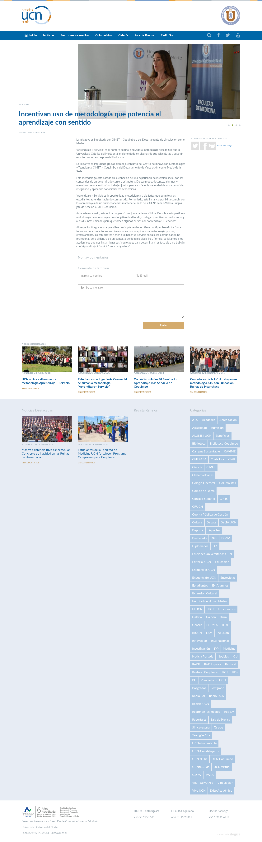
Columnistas (103, 35)
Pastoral (230, 664)
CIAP (231, 459)
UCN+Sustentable (204, 743)
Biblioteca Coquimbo (224, 443)
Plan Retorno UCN (213, 680)
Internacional (220, 640)
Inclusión (223, 632)
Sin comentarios (30, 389)
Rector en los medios (75, 35)
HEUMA (212, 625)
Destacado (199, 538)
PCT (225, 672)
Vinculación (225, 782)
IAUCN (197, 632)
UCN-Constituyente (205, 751)
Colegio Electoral (203, 483)
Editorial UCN (201, 561)
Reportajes (199, 719)
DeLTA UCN (228, 522)
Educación (222, 561)
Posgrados (199, 688)
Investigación (201, 648)
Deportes (214, 530)
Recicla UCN (200, 703)
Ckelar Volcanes (202, 475)
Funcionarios (227, 609)
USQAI (197, 774)
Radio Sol (167, 35)
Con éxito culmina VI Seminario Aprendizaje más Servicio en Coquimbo (155, 383)
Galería (123, 35)
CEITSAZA (199, 459)
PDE (235, 672)
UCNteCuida (200, 767)
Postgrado (217, 688)
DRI (215, 546)
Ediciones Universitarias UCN (212, 554)
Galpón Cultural (216, 617)
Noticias (48, 35)
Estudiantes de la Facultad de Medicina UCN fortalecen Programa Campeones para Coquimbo (102, 453)
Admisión (217, 427)
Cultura (197, 522)
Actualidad (199, 427)
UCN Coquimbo (222, 759)
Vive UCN (199, 790)
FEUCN (197, 609)
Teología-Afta (201, 735)
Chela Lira (217, 459)
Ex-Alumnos (220, 585)
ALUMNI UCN (202, 435)
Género (197, 625)
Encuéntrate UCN (204, 577)
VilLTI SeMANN (202, 782)
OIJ (235, 656)
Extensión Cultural (204, 593)
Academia (208, 419)
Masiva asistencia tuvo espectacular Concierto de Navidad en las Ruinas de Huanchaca (46, 453)
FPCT (210, 609)
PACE (196, 664)
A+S (195, 419)
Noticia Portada (202, 656)
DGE (214, 538)
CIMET (211, 467)
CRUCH (197, 506)
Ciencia (197, 467)
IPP (216, 648)
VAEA (210, 774)
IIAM (209, 632)
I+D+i (225, 625)
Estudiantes (200, 585)
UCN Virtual (222, 767)
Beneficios (223, 435)
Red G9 (229, 711)
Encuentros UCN (203, 569)
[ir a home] (36, 15)
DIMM (225, 538)
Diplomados (200, 546)
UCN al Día (199, 759)
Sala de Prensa (144, 35)
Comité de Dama (203, 490)
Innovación (199, 640)
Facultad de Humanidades (209, 601)
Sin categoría (201, 727)
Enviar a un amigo (224, 145)
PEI (194, 680)
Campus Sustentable (206, 451)
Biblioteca (199, 443)
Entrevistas (227, 577)
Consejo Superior (203, 498)
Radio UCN (216, 696)
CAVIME (230, 451)
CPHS (224, 498)
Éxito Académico (221, 790)
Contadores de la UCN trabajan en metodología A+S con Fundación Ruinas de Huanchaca (213, 383)
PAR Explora (212, 664)
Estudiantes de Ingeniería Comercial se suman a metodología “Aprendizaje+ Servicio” (102, 383)
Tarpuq (218, 727)
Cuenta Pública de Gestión (210, 514)
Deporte (197, 530)
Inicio (33, 35)
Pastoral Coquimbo (205, 672)
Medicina (229, 648)
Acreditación (228, 419)
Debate (211, 522)
